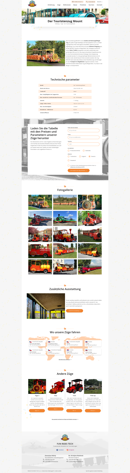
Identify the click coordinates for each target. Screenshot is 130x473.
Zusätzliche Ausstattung (74, 310)
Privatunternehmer (75, 150)
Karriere (91, 5)
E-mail (69, 134)
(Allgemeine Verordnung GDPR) (77, 167)
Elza (55, 409)
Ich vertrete (71, 148)
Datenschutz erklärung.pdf (48, 471)
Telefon (70, 141)
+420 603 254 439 (50, 459)
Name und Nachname (73, 127)
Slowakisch (73, 160)
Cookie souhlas (58, 471)
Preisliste (83, 5)
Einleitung (51, 5)
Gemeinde (87, 150)
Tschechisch (73, 156)
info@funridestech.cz (78, 1)
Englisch (84, 156)
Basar (75, 5)
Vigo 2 (36, 410)
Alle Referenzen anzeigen (64, 359)
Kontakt (99, 5)
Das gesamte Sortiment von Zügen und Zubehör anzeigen (64, 419)
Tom (73, 410)
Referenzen (67, 5)
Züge (58, 5)
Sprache (70, 154)
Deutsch (93, 156)
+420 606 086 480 (91, 1)
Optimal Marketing (98, 471)
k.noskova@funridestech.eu (76, 461)
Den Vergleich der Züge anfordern (78, 170)
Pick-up (92, 410)
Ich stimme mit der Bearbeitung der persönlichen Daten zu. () (83, 166)
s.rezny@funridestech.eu (51, 461)
